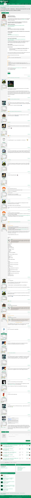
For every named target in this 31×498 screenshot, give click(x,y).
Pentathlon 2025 (24, 19)
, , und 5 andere (14, 77)
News (2, 3)
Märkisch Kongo (5, 23)
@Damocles (9, 304)
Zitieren (29, 76)
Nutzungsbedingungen (18, 495)
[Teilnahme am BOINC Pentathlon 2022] (2, 25)
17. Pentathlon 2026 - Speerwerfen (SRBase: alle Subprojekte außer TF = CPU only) (10, 459)
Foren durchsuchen (6, 5)
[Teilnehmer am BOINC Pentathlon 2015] (4, 351)
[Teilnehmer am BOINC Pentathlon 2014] (1, 158)
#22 (29, 380)
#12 (29, 211)
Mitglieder (18, 3)
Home (12, 239)
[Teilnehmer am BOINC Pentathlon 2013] (4, 24)
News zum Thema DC (4, 473)
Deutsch (3, 495)
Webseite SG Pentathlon (4, 467)
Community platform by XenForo (15, 497)
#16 (29, 303)
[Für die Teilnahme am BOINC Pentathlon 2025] (5, 121)
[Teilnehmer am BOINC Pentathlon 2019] (3, 158)
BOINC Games (20, 470)
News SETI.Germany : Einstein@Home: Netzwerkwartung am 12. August (8, 478)
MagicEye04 (27, 455)
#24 (29, 404)
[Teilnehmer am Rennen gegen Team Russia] (2, 339)
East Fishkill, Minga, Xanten (5, 338)
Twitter (14, 384)
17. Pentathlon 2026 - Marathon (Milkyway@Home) (8, 449)
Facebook (10, 384)
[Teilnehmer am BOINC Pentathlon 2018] (1, 24)
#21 (29, 367)
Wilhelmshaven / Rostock (4, 363)
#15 (29, 291)
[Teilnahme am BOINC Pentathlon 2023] (4, 121)
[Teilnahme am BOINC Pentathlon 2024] (3, 25)
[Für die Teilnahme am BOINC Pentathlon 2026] (4, 146)
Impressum (13, 495)
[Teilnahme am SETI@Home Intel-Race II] (4, 158)
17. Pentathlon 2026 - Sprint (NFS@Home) (9, 452)
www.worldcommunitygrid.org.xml (17, 67)
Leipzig (6, 133)
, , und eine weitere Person (15, 111)
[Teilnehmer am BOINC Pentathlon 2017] (1, 110)
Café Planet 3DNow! (9, 450)
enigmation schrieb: (10, 315)
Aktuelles (8, 3)
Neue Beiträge (2, 5)
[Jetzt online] (3, 152)
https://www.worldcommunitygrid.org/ (13, 34)
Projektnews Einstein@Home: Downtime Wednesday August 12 (8, 482)
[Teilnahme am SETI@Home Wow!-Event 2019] (5, 24)
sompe (28, 449)
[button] (3, 4)
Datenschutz (23, 495)
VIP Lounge (5, 350)
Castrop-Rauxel (5, 388)
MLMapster (27, 458)
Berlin (6, 157)
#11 (29, 199)
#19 (29, 341)
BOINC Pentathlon (20, 468)
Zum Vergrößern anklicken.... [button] (19, 322)
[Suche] (30, 4)
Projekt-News (4, 480)
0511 (6, 424)
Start (27, 495)
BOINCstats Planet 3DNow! (21, 467)
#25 (29, 416)
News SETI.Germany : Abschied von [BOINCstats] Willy (8, 489)
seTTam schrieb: (10, 225)
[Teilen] (28, 14)
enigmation (27, 445)
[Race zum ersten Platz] (3, 339)
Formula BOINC (20, 469)
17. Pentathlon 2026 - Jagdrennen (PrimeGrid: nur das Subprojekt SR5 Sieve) (10, 446)
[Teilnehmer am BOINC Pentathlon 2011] (1, 134)
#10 (29, 187)
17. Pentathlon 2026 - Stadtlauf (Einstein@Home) (8, 455)
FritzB (1, 11)
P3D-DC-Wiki (19, 466)
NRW (6, 195)
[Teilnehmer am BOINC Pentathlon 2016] (4, 134)
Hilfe (25, 495)
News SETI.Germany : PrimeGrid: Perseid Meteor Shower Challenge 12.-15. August (8, 486)
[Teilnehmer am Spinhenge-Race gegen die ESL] (2, 351)
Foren (5, 3)
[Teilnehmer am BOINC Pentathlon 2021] (4, 110)
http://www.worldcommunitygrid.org (24, 215)
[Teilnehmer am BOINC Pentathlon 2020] (6, 24)
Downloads (13, 3)
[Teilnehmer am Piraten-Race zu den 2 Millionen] (1, 339)
